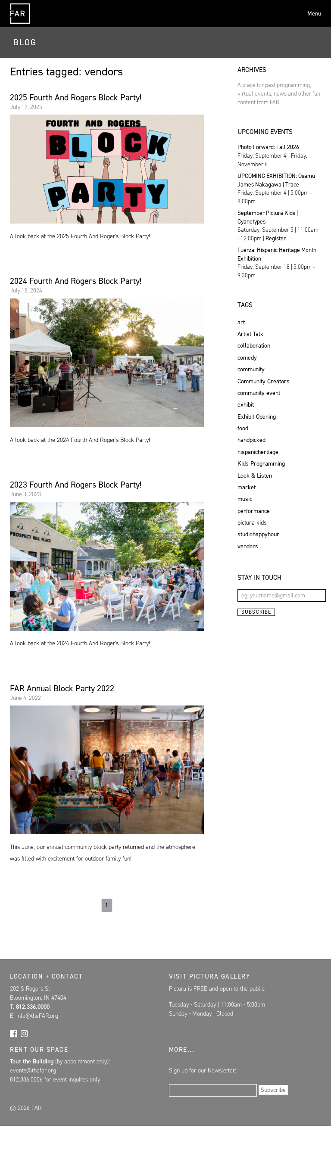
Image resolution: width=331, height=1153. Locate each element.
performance (253, 511)
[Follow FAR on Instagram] (24, 1033)
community (251, 369)
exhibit (245, 405)
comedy (247, 358)
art (241, 322)
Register (275, 238)
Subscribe (256, 612)
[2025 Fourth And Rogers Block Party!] (106, 169)
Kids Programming (261, 464)
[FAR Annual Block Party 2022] (106, 769)
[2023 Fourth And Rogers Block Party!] (106, 566)
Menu (314, 13)
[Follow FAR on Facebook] (13, 1033)
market (246, 487)
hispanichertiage (257, 452)
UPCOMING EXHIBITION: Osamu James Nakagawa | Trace (276, 180)
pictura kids (252, 523)
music (244, 499)
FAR (20, 23)
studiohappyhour (258, 534)
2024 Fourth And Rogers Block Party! (75, 280)
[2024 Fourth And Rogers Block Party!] (106, 362)
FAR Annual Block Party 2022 (62, 688)
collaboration (253, 346)
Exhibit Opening (256, 417)
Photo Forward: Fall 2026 (268, 147)
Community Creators (263, 381)
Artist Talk (250, 334)
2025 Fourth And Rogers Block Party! (75, 97)
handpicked (251, 440)
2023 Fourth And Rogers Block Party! (75, 484)
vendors (247, 546)
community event (258, 393)
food (242, 428)
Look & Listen (254, 476)
